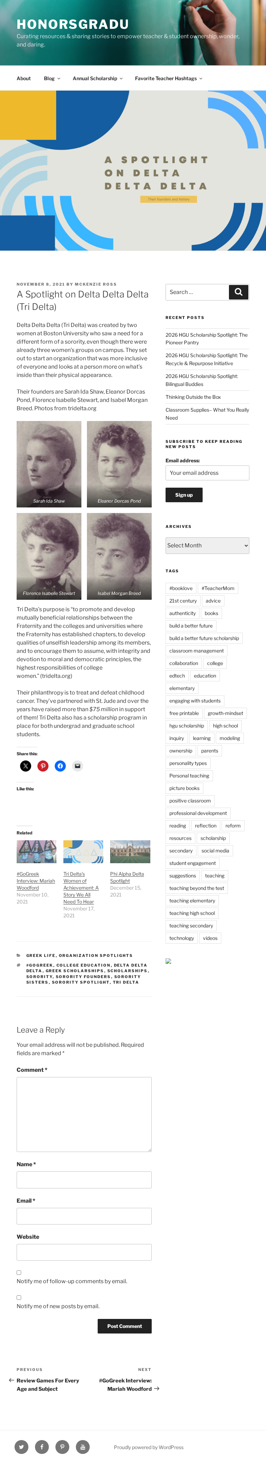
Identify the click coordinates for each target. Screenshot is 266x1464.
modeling (230, 738)
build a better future (191, 626)
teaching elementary (192, 900)
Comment (32, 1070)
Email (26, 1200)
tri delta (126, 982)
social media (215, 850)
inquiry (176, 738)
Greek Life (41, 955)
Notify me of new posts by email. (58, 1306)
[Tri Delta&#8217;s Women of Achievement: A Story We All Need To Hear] (83, 851)
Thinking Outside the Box (193, 397)
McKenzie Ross (96, 284)
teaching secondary (191, 925)
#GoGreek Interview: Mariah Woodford (36, 881)
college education (83, 965)
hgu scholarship (186, 726)
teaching (214, 875)
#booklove (181, 588)
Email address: (183, 460)
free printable (184, 713)
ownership (180, 751)
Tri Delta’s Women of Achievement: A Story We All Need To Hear (81, 888)
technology (181, 938)
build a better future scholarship (204, 638)
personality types (188, 763)
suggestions (182, 875)
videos (210, 938)
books (211, 613)
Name (26, 1164)
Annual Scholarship (95, 78)
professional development (198, 813)
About (24, 78)
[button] (49, 464)
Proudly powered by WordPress (149, 1447)
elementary (182, 688)
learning (202, 738)
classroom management (196, 651)
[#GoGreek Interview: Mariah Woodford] (36, 851)
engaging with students (195, 701)
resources (180, 838)
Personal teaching (189, 776)
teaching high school (192, 913)
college (215, 663)
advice (213, 601)
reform (233, 825)
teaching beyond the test (196, 888)
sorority (39, 976)
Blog (49, 78)
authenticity (182, 613)
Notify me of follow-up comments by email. (72, 1281)
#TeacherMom (218, 588)
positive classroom (190, 800)
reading (177, 825)
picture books (184, 788)
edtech (177, 676)
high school (225, 726)
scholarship (213, 838)
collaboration (183, 663)
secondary (181, 850)
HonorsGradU (73, 24)
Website (28, 1237)
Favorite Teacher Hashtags (166, 78)
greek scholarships (75, 970)
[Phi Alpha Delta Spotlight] (130, 851)
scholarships (127, 970)
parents (209, 751)
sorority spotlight (81, 982)
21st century (183, 601)
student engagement (192, 863)
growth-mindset (225, 713)
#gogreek (39, 965)
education (205, 676)
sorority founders (83, 976)
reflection (205, 825)
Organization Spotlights (96, 955)
